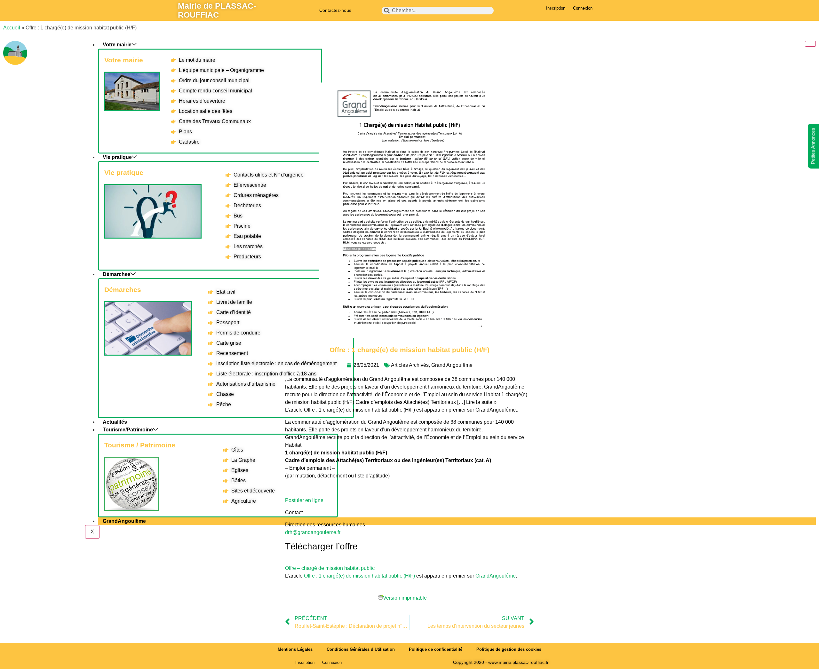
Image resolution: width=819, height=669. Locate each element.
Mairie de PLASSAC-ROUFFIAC (217, 10)
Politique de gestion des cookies (508, 649)
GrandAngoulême (495, 575)
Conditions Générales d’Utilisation (361, 649)
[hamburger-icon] (810, 44)
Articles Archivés (410, 365)
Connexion (582, 8)
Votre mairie (117, 44)
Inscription (555, 8)
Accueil (11, 27)
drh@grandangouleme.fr (312, 532)
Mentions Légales (295, 649)
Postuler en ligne (304, 500)
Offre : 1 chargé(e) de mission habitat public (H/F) (359, 575)
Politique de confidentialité (435, 649)
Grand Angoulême (452, 365)
